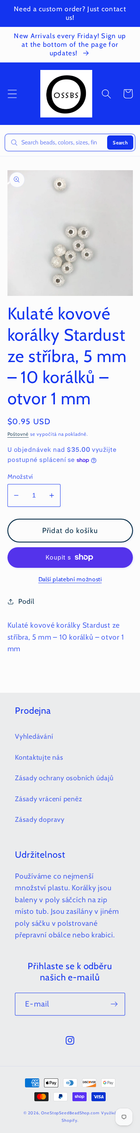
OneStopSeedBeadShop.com (70, 1113)
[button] (12, 93)
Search (120, 143)
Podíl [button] (26, 601)
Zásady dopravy (40, 819)
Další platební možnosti (70, 579)
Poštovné (18, 434)
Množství (20, 476)
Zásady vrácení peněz (49, 798)
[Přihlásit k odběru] (114, 1004)
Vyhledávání (34, 736)
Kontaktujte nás (39, 757)
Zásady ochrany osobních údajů (64, 778)
